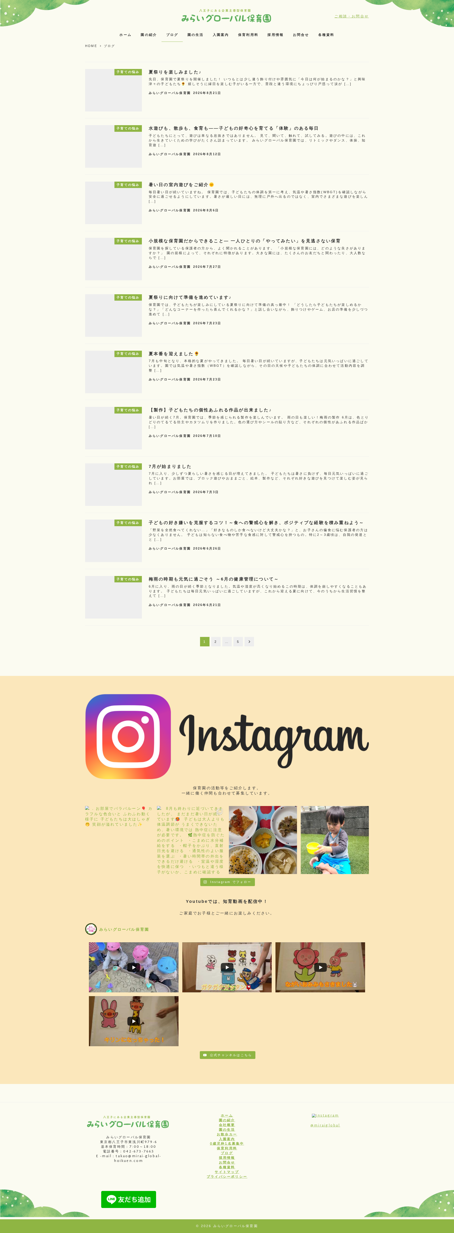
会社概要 (227, 1125)
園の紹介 (227, 1121)
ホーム (227, 1116)
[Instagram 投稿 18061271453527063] (335, 840)
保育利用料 (227, 1149)
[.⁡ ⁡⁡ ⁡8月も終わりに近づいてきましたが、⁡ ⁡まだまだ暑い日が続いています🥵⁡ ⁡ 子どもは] (191, 840)
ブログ (227, 1153)
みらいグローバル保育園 (235, 1226)
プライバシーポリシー (227, 1177)
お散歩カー (227, 1135)
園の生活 (227, 1130)
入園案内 (227, 1139)
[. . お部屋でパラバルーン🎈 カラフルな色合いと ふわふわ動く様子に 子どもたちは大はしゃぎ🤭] (119, 840)
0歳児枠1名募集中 (227, 1144)
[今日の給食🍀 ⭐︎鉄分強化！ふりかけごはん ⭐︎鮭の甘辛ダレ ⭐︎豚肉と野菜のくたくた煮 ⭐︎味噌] (263, 840)
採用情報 (227, 1158)
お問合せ (227, 1163)
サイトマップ (227, 1172)
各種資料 (227, 1168)
